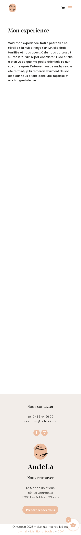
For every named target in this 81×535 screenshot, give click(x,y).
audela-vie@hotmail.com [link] (40, 421)
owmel (22, 531)
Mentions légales (42, 531)
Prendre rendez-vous (40, 510)
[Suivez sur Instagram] (44, 433)
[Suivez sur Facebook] (36, 433)
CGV (60, 531)
